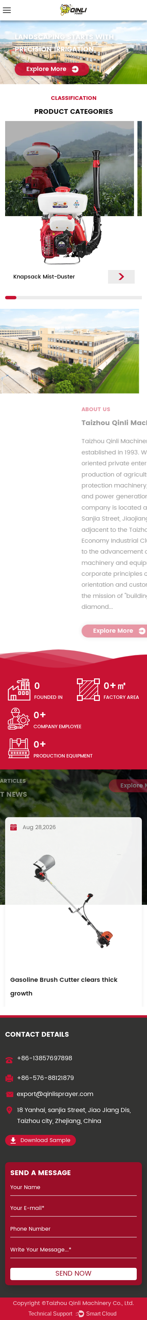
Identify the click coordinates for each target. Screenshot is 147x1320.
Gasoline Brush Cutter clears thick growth (64, 975)
